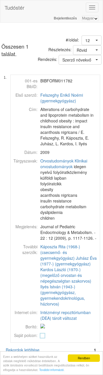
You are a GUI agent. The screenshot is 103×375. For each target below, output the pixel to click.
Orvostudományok (57, 161)
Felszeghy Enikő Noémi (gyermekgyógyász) (61, 98)
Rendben (84, 358)
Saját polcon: (25, 335)
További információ (51, 370)
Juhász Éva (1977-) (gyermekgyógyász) (68, 261)
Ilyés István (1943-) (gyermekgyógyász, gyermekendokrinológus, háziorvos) (62, 295)
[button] (92, 40)
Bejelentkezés (65, 18)
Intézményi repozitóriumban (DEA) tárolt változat (65, 315)
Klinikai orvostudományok (63, 163)
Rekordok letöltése (22, 350)
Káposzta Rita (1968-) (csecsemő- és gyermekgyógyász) (60, 252)
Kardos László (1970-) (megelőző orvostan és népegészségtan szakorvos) (65, 275)
